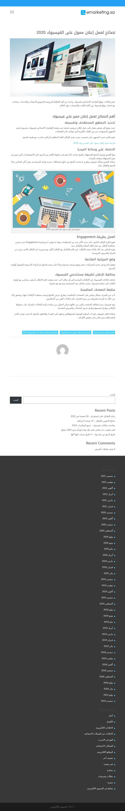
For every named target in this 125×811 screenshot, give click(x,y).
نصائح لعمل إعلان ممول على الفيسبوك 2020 (40, 332)
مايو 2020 (108, 549)
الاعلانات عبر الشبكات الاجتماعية (98, 733)
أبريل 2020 (108, 555)
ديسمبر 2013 (107, 701)
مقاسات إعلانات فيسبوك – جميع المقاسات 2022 (93, 425)
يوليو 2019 (108, 609)
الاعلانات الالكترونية (104, 728)
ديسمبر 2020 (107, 512)
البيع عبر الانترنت (105, 740)
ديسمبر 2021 (107, 476)
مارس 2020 (107, 561)
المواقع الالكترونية (105, 752)
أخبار (111, 715)
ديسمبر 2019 (107, 579)
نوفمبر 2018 (107, 658)
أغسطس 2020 (106, 530)
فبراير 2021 (107, 506)
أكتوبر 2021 (107, 488)
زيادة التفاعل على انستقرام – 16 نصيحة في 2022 (93, 416)
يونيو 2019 (108, 616)
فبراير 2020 (107, 567)
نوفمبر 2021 (107, 482)
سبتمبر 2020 (107, 524)
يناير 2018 (108, 689)
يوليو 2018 (108, 682)
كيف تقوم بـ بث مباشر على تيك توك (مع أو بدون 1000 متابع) (88, 430)
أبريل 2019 (108, 628)
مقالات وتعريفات (105, 776)
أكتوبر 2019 (107, 591)
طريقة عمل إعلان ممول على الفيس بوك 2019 (94, 143)
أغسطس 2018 (106, 676)
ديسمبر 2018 (107, 652)
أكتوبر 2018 (107, 664)
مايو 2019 (108, 622)
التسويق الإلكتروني (58, 806)
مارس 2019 (107, 634)
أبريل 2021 (108, 494)
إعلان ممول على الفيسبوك (104, 332)
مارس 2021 (107, 500)
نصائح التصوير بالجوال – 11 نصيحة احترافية (96, 421)
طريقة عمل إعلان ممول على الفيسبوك (75, 332)
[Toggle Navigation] (12, 12)
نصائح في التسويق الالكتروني (100, 788)
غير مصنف (108, 764)
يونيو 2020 (108, 543)
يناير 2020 (108, 573)
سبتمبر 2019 (107, 597)
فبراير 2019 (107, 640)
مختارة (110, 770)
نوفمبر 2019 (107, 585)
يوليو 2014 (108, 695)
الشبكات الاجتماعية (104, 746)
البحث (112, 394)
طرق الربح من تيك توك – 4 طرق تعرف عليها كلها (93, 434)
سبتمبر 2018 (107, 670)
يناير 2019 (108, 646)
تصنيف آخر (108, 758)
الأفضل (110, 721)
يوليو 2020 (108, 537)
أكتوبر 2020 (107, 518)
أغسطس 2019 (106, 603)
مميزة (110, 782)
